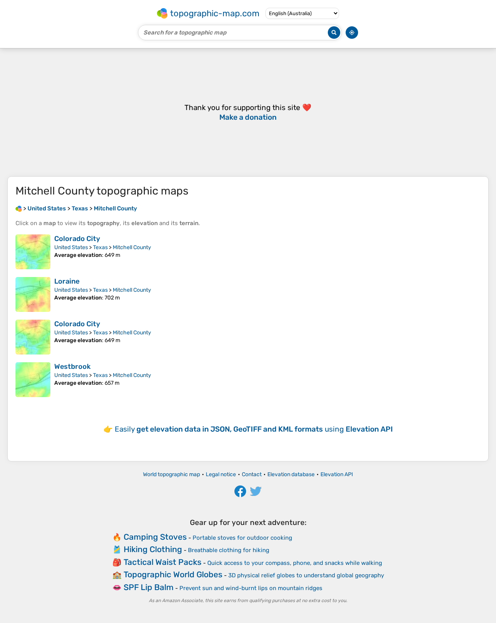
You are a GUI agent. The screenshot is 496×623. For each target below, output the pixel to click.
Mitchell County (132, 247)
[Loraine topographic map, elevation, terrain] (33, 294)
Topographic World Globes (173, 574)
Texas (100, 247)
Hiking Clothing (153, 549)
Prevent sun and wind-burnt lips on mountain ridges (250, 588)
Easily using (254, 429)
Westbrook (72, 366)
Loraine (66, 281)
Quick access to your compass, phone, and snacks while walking (294, 562)
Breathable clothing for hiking (228, 550)
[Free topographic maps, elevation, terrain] (19, 208)
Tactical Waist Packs (163, 562)
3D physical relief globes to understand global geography (306, 575)
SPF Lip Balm (149, 587)
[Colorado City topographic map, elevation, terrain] (33, 251)
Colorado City (77, 238)
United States (71, 247)
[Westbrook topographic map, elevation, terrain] (33, 379)
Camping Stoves (155, 537)
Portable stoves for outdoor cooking (242, 537)
